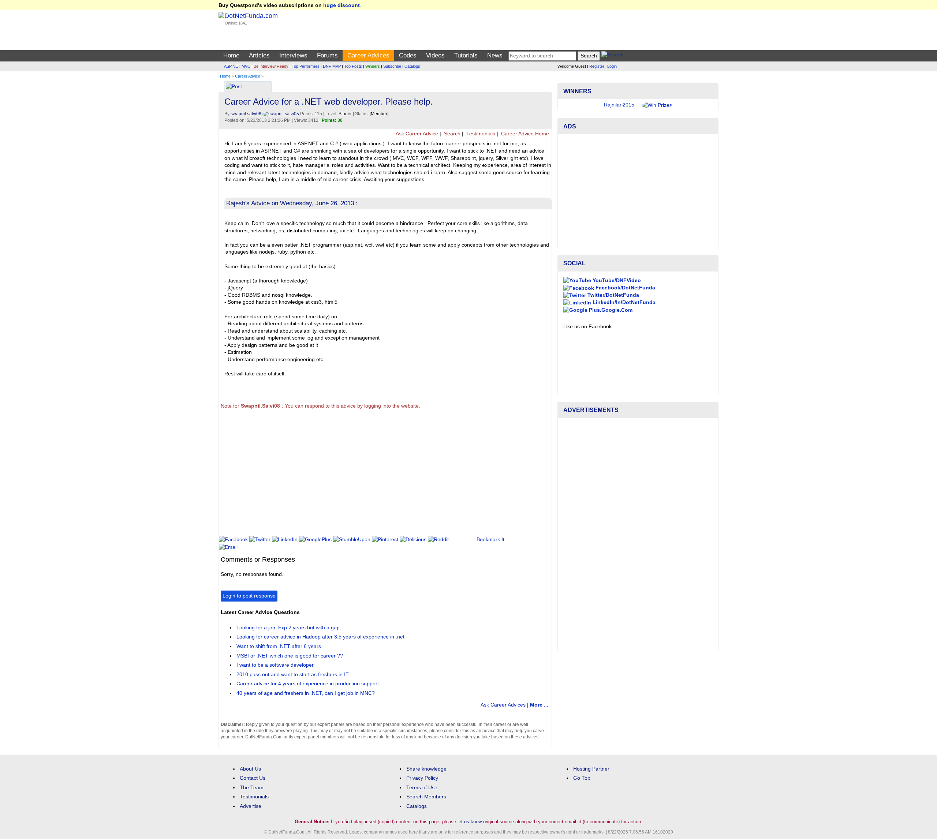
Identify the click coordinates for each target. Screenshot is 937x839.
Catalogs (412, 66)
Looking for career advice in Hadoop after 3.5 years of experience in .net (320, 637)
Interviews (293, 55)
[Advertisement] (353, 475)
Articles (259, 55)
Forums (327, 55)
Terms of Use (421, 787)
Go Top (581, 778)
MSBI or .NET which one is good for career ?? (289, 656)
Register (596, 66)
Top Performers (306, 66)
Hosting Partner (591, 769)
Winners (372, 66)
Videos (435, 55)
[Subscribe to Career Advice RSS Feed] (545, 84)
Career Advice (247, 76)
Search (451, 133)
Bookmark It (490, 539)
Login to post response (249, 596)
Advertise (250, 806)
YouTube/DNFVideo (616, 280)
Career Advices (368, 55)
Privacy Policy (422, 778)
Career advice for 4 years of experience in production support (307, 683)
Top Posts (353, 66)
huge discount (341, 5)
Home (231, 55)
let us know (470, 821)
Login (612, 66)
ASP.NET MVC (237, 66)
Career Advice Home (524, 133)
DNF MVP (332, 66)
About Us (250, 769)
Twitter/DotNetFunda (612, 295)
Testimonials (480, 133)
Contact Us (252, 778)
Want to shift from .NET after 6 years (278, 646)
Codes (408, 55)
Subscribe (392, 66)
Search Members (426, 796)
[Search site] (612, 56)
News (495, 55)
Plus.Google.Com (609, 310)
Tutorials (466, 55)
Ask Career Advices (503, 705)
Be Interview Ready (271, 66)
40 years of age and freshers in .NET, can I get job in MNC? (305, 693)
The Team (252, 787)
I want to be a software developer (275, 665)
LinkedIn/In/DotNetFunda (623, 302)
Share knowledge (426, 769)
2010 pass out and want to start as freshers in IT (292, 674)
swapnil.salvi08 (246, 113)
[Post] (234, 87)
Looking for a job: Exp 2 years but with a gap (288, 627)
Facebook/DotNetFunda (624, 288)
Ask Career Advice (416, 133)
